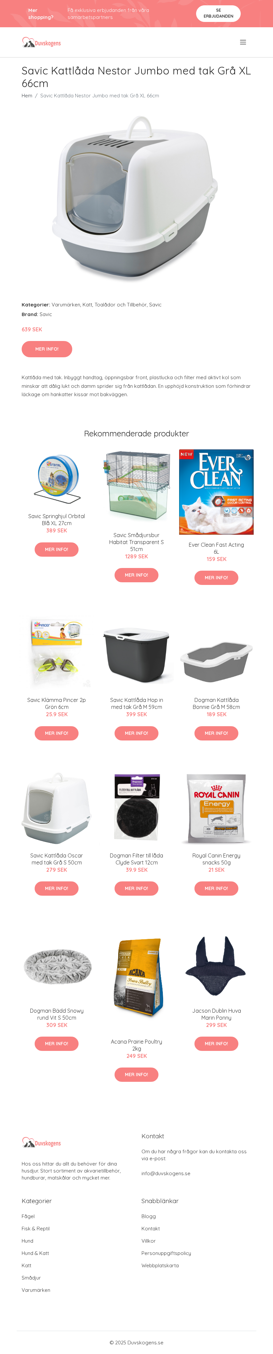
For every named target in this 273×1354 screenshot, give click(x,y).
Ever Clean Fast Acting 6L (216, 548)
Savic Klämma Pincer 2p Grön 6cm (56, 703)
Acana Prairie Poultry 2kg (136, 1045)
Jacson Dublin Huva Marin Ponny (216, 1014)
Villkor (148, 1241)
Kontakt (150, 1228)
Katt (87, 304)
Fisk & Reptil (36, 1228)
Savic (155, 304)
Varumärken (66, 304)
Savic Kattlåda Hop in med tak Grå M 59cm (136, 703)
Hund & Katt (35, 1253)
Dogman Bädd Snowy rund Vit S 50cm (57, 1014)
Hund (27, 1241)
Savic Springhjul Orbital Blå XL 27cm (56, 519)
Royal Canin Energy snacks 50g (216, 859)
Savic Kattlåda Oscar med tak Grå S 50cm (56, 859)
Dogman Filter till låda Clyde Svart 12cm (136, 859)
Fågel (28, 1216)
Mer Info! (47, 349)
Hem (27, 95)
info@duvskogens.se (165, 1173)
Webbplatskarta (160, 1265)
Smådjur (31, 1278)
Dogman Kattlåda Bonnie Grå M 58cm (216, 703)
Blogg (148, 1216)
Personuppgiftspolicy (166, 1253)
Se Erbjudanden (218, 13)
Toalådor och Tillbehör (121, 304)
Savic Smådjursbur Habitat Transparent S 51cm (136, 542)
